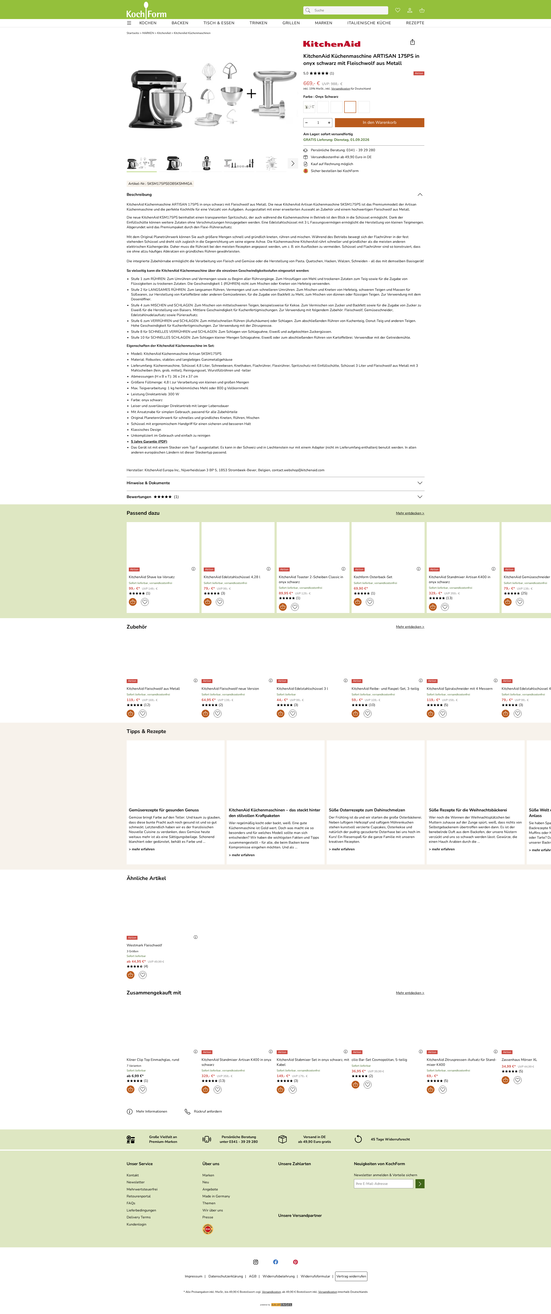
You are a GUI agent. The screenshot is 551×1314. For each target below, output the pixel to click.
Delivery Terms (139, 1217)
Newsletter (136, 1182)
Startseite (133, 33)
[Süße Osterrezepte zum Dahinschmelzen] (375, 774)
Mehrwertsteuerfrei (142, 1189)
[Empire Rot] (336, 107)
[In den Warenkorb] (133, 602)
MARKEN (148, 33)
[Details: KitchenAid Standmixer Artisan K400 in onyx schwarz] (435, 569)
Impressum (193, 1276)
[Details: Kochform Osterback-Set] (360, 569)
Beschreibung (139, 194)
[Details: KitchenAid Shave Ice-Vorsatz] (135, 569)
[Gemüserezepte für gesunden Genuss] (175, 774)
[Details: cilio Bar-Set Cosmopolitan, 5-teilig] (358, 1052)
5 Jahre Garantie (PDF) (149, 441)
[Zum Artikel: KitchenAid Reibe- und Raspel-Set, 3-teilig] (388, 659)
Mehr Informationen (151, 1111)
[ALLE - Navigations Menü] (129, 23)
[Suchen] (309, 10)
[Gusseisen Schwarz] (364, 107)
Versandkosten (340, 89)
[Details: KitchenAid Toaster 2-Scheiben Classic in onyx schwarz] (285, 569)
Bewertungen (153, 496)
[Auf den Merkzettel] (145, 602)
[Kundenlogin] (409, 10)
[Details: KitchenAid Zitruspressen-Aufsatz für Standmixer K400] (433, 1052)
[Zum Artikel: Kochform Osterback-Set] (388, 547)
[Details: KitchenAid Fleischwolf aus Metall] (133, 681)
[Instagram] (255, 1262)
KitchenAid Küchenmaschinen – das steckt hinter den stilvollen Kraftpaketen (274, 813)
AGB (253, 1276)
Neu (205, 1182)
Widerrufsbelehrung (279, 1276)
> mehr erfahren (142, 849)
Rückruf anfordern (208, 1111)
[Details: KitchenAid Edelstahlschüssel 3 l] (283, 681)
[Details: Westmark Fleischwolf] (133, 938)
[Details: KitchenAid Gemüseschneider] (510, 569)
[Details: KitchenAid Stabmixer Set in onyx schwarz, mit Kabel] (283, 1052)
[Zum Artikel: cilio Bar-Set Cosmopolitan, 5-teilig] (388, 1030)
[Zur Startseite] (146, 10)
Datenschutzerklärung (225, 1276)
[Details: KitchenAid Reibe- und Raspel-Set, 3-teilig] (358, 681)
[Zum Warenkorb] (422, 10)
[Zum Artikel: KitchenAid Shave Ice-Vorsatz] (163, 547)
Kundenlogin (136, 1224)
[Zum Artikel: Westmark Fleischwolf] (163, 916)
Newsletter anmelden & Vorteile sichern (385, 1175)
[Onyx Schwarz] (350, 107)
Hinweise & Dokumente (148, 483)
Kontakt (133, 1175)
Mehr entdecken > (410, 513)
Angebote (210, 1189)
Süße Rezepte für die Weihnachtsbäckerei (468, 810)
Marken (208, 1175)
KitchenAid (164, 33)
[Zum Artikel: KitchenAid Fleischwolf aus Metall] (163, 659)
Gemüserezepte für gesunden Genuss (164, 810)
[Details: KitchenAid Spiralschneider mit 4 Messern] (433, 681)
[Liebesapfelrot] (323, 107)
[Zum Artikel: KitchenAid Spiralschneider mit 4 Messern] (463, 659)
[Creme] (309, 107)
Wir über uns (212, 1210)
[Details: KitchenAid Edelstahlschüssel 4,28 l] (210, 569)
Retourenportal (139, 1196)
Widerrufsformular (315, 1276)
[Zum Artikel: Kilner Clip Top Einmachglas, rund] (163, 1030)
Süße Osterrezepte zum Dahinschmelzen (367, 810)
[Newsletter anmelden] (419, 1183)
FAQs (131, 1203)
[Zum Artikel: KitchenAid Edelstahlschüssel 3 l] (313, 659)
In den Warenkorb (379, 122)
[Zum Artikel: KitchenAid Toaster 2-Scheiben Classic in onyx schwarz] (313, 547)
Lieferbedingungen (141, 1210)
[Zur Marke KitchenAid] (331, 44)
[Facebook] (275, 1262)
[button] (412, 42)
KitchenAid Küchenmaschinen (192, 33)
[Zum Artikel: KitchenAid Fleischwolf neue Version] (238, 659)
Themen (208, 1203)
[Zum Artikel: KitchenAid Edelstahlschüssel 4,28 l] (238, 547)
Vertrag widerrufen (351, 1276)
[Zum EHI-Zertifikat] (306, 171)
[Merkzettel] (397, 10)
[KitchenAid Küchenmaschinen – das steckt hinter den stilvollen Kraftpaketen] (275, 774)
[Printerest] (295, 1262)
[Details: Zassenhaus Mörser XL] (508, 1052)
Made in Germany (216, 1196)
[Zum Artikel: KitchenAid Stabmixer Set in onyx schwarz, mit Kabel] (313, 1030)
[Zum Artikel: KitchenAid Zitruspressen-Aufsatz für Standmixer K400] (463, 1030)
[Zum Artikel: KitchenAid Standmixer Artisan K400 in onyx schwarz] (463, 547)
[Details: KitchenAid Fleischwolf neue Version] (207, 681)
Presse (207, 1217)
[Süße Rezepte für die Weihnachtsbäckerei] (475, 774)
